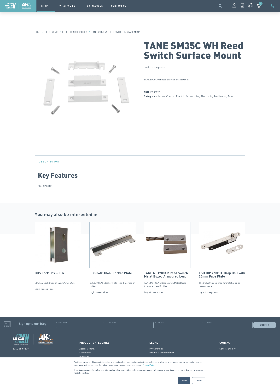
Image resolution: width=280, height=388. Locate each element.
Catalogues (95, 6)
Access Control (166, 96)
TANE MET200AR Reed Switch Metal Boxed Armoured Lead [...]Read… (166, 280)
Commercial (85, 352)
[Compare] (250, 5)
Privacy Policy (149, 365)
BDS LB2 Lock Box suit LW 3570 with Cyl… (55, 278)
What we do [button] (67, 6)
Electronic (51, 32)
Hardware (84, 356)
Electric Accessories (74, 32)
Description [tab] (49, 161)
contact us (119, 6)
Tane (230, 96)
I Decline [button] (198, 380)
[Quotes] (242, 5)
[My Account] (234, 5)
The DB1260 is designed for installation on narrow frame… (222, 280)
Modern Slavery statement (162, 352)
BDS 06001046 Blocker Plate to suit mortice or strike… (112, 280)
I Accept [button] (184, 380)
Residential (220, 96)
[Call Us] (273, 6)
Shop (44, 6)
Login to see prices (154, 67)
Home (38, 32)
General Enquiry (227, 348)
